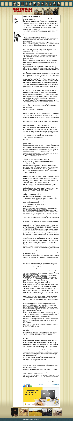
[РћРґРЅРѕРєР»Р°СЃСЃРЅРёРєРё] (25, 386)
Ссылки (15, 19)
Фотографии (16, 17)
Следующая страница (55, 384)
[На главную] (22, 11)
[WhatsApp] (31, 386)
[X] (28, 386)
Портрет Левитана (14, 416)
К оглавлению (41, 384)
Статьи (15, 20)
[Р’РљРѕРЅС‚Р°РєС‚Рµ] (24, 386)
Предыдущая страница (27, 384)
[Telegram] (26, 386)
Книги (15, 18)
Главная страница (17, 16)
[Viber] (29, 386)
